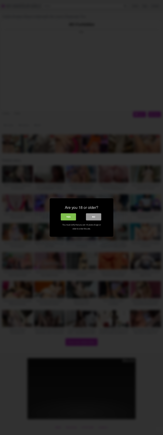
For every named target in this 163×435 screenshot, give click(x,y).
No (93, 216)
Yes (68, 216)
